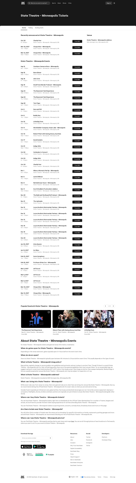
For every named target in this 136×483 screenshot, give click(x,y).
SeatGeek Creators (76, 465)
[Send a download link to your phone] (50, 438)
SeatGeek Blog (74, 451)
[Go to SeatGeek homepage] (23, 3)
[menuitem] (54, 3)
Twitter (88, 437)
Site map (112, 477)
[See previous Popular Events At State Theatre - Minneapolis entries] (105, 306)
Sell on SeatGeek (75, 459)
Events (24, 28)
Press (72, 454)
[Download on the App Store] (26, 447)
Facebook (89, 440)
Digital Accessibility (76, 448)
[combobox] (38, 3)
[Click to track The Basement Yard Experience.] (48, 312)
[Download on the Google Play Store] (39, 447)
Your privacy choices (89, 477)
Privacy (106, 477)
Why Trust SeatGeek (76, 445)
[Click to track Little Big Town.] (111, 312)
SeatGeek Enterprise (76, 462)
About (72, 437)
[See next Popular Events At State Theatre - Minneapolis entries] (113, 306)
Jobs (71, 440)
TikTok (88, 445)
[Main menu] (114, 3)
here (72, 421)
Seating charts (39, 28)
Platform (104, 437)
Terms (99, 477)
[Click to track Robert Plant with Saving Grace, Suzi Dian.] (80, 312)
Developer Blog (106, 440)
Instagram (89, 442)
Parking (30, 28)
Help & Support (75, 457)
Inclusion (72, 442)
